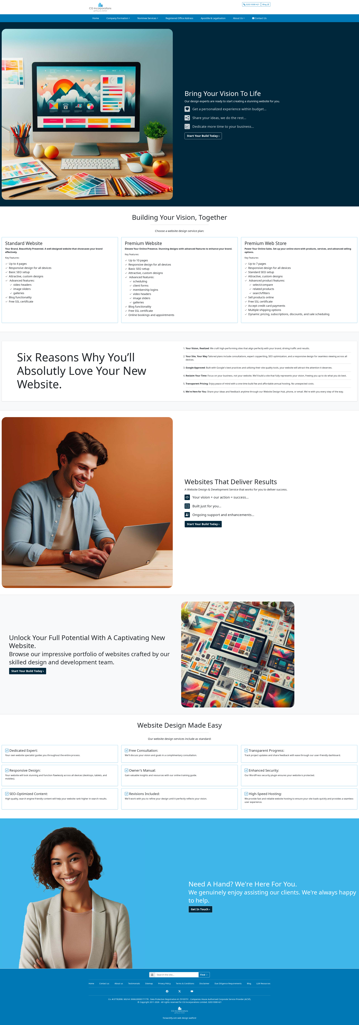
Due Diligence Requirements (228, 983)
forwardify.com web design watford (179, 1018)
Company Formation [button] (117, 18)
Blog (249, 983)
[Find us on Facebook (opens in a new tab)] (167, 991)
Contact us (104, 983)
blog (264, 4)
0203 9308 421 (252, 4)
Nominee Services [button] (146, 18)
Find (203, 974)
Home (95, 18)
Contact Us (260, 18)
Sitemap (149, 983)
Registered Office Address (179, 18)
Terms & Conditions (185, 983)
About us (119, 983)
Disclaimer (204, 983)
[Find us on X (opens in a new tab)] (179, 991)
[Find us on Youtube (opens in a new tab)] (192, 991)
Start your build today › (203, 136)
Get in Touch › (200, 909)
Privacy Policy (164, 983)
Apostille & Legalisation (213, 18)
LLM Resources (263, 983)
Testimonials (134, 983)
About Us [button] (238, 18)
